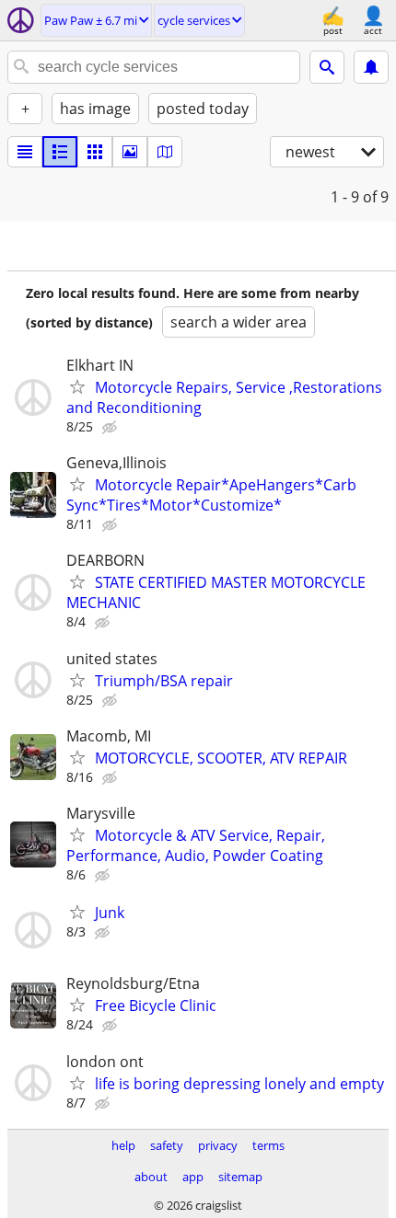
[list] (24, 151)
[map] (164, 151)
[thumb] (59, 151)
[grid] (94, 151)
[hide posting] (111, 427)
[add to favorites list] (77, 386)
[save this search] (371, 67)
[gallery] (129, 151)
